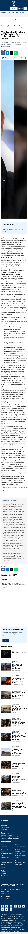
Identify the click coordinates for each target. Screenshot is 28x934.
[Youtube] (11, 906)
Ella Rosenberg (16, 670)
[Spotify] (6, 909)
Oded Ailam (15, 656)
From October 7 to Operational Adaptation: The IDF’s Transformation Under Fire (19, 806)
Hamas (13, 775)
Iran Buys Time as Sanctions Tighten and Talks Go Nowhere (19, 722)
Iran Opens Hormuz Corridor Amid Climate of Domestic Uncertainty (19, 708)
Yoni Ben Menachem (17, 782)
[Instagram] (15, 906)
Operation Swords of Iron (15, 26)
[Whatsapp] (11, 909)
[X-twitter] (6, 906)
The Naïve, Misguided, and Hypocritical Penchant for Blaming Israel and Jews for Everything (19, 736)
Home (2, 19)
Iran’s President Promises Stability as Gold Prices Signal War (19, 792)
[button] (14, 5)
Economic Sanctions (16, 662)
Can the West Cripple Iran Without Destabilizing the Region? (18, 694)
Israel (5, 26)
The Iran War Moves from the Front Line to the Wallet (19, 765)
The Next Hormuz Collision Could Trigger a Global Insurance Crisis (17, 751)
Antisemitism (15, 732)
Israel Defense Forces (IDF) (18, 802)
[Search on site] (25, 8)
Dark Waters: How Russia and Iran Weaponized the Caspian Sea (18, 666)
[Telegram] (19, 906)
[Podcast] (2, 909)
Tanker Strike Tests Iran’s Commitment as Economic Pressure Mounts (19, 680)
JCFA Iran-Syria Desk (17, 684)
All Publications (8, 561)
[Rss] (23, 906)
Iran (2, 26)
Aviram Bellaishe (5, 46)
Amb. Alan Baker (16, 741)
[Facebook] (2, 906)
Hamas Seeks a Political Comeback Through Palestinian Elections (18, 778)
